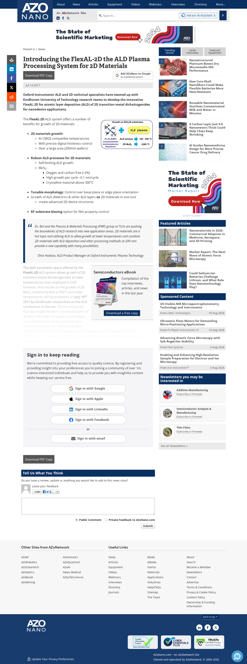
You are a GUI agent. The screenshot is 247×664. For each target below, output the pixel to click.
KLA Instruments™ (178, 367)
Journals (113, 592)
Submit (148, 526)
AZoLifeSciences (73, 577)
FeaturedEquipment (215, 51)
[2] (173, 88)
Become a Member (199, 567)
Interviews (115, 582)
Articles (113, 562)
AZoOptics (27, 572)
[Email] (11, 106)
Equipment (115, 567)
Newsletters (194, 572)
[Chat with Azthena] (237, 656)
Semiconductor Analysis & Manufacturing (194, 410)
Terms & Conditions (199, 587)
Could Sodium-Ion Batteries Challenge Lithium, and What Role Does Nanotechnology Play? (206, 280)
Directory (114, 587)
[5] (173, 152)
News (41, 49)
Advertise (193, 582)
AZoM (25, 557)
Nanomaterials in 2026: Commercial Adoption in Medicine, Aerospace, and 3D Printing (207, 235)
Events (151, 567)
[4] (173, 130)
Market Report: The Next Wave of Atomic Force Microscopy (207, 255)
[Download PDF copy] (11, 59)
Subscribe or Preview (189, 394)
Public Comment (90, 520)
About (190, 557)
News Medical (72, 572)
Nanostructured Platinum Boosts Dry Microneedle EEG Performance (204, 65)
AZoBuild (27, 577)
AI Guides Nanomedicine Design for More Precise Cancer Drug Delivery (207, 148)
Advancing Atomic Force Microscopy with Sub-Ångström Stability (190, 339)
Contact (191, 577)
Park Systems (175, 347)
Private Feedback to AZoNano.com (132, 520)
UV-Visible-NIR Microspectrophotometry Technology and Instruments (189, 305)
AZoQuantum (71, 562)
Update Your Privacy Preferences (52, 659)
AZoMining (28, 582)
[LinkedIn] (11, 69)
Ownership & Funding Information (201, 604)
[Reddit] (11, 96)
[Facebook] (11, 78)
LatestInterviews (192, 51)
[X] (11, 87)
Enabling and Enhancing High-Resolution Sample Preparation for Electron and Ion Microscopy (189, 358)
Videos (112, 572)
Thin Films (183, 427)
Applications (155, 577)
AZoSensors (70, 557)
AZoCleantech (30, 567)
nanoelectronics (35, 336)
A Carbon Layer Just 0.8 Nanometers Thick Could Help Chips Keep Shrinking (207, 129)
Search (191, 562)
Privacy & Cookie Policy (201, 592)
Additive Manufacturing (192, 390)
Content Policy (196, 597)
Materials (153, 572)
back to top (209, 616)
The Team (153, 597)
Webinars (114, 577)
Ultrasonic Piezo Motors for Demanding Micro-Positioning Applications (188, 322)
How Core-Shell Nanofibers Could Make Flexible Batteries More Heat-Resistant (206, 86)
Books (151, 557)
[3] (173, 109)
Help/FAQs (154, 587)
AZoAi (66, 567)
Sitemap (152, 592)
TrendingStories (170, 51)
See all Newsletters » (174, 446)
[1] (173, 66)
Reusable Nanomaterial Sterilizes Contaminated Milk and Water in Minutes (207, 108)
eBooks (151, 562)
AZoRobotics (29, 562)
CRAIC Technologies (178, 313)
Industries (154, 582)
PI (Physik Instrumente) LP (183, 330)
